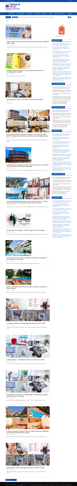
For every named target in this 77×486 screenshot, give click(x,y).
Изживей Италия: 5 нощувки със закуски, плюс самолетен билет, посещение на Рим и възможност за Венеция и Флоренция (61, 102)
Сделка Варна (29, 13)
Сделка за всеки (13, 9)
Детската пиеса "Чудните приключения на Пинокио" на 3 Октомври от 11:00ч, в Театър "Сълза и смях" (61, 56)
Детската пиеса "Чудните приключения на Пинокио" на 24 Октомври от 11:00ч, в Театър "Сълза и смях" (61, 48)
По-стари (8, 479)
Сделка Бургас (37, 13)
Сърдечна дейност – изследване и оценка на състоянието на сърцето (26, 359)
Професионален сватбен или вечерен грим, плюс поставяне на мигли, (25, 467)
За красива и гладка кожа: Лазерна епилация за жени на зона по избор (26, 323)
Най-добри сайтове (59, 13)
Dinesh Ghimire (27, 484)
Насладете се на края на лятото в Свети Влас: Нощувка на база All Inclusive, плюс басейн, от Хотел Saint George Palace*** (61, 68)
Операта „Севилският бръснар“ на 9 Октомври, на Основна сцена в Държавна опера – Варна (36, 17)
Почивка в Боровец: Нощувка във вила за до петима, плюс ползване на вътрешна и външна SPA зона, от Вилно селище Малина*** (61, 60)
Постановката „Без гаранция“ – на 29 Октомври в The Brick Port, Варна (26, 230)
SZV (14, 44)
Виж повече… (45, 47)
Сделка (50, 13)
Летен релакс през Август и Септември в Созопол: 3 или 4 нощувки (25, 99)
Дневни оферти (57, 40)
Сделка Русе (44, 13)
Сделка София (12, 13)
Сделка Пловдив (20, 13)
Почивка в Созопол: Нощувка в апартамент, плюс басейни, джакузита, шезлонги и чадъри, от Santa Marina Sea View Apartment (62, 78)
